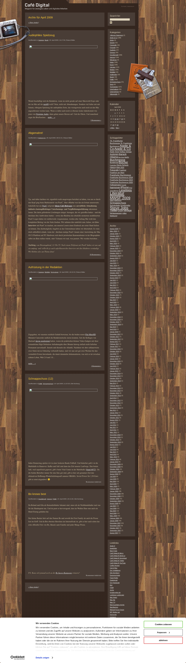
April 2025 (113, 241)
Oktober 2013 (114, 393)
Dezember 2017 (115, 334)
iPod (130, 188)
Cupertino (113, 165)
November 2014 (115, 376)
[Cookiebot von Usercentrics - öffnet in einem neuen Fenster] (18, 658)
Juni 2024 (113, 263)
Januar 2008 (114, 521)
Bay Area (121, 157)
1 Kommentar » (96, 366)
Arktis (112, 40)
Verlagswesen (116, 213)
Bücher (123, 162)
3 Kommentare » (96, 120)
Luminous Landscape (117, 595)
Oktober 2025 (114, 236)
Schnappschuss (48, 383)
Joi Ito (112, 590)
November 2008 (115, 496)
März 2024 (113, 265)
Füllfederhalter (115, 185)
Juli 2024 (113, 260)
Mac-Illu (112, 600)
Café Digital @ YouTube (118, 563)
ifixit (111, 585)
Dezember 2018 (115, 317)
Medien (112, 69)
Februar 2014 (114, 386)
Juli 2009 (113, 476)
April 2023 (113, 287)
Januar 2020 (114, 310)
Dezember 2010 (115, 435)
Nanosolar (113, 614)
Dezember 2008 (115, 494)
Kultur (112, 62)
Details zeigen (42, 657)
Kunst (112, 65)
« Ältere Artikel (33, 22)
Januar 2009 (114, 491)
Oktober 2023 (114, 273)
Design (112, 42)
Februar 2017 (114, 344)
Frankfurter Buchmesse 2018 (121, 178)
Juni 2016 (113, 354)
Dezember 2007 (115, 523)
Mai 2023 (113, 285)
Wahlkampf (113, 216)
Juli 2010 (113, 447)
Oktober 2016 (114, 351)
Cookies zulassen (163, 624)
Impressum (130, 6)
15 (115, 119)
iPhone (125, 187)
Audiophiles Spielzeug (41, 35)
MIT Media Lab (115, 612)
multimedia (113, 74)
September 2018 (115, 324)
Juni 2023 (113, 283)
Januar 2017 (114, 346)
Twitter (114, 210)
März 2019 (113, 314)
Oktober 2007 (114, 528)
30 (117, 125)
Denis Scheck (122, 165)
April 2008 (113, 513)
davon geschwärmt (43, 341)
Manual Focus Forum (117, 610)
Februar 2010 (114, 459)
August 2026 (114, 229)
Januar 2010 (114, 462)
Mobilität (47, 272)
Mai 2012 (113, 410)
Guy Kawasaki (115, 583)
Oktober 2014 (114, 378)
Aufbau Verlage (126, 152)
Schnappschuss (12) (40, 378)
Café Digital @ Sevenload (118, 558)
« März (112, 128)
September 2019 (115, 312)
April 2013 (113, 398)
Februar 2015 (114, 368)
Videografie (113, 94)
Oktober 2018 (114, 322)
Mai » (117, 128)
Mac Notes (113, 597)
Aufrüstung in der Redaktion (45, 267)
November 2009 (115, 467)
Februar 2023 (114, 290)
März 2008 (113, 516)
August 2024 (114, 258)
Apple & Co (41, 138)
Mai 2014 (113, 383)
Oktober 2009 (114, 469)
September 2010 (115, 442)
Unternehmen (114, 92)
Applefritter (113, 548)
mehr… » (51, 117)
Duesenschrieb (115, 575)
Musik (46, 40)
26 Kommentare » (95, 254)
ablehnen (163, 640)
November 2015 (115, 361)
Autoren (114, 154)
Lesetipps (125, 190)
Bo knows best (37, 493)
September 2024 (115, 256)
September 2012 (115, 408)
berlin (127, 157)
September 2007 (115, 530)
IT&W (112, 587)
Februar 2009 (114, 489)
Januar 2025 (114, 248)
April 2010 (113, 454)
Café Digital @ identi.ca (117, 556)
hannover (115, 187)
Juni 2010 (113, 449)
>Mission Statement (116, 35)
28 (113, 125)
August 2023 (114, 278)
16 (117, 119)
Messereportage (117, 195)
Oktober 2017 (114, 336)
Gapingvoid (113, 580)
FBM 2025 (120, 168)
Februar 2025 (114, 246)
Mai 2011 (113, 427)
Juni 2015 (113, 366)
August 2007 (114, 533)
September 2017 (115, 339)
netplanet (113, 617)
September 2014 (115, 381)
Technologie (54, 272)
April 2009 (113, 484)
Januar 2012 (114, 413)
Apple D (112, 546)
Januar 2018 (114, 332)
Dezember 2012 (115, 400)
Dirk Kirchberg (114, 573)
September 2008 (115, 501)
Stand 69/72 (90, 469)
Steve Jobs (119, 208)
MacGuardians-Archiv (117, 605)
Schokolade (115, 205)
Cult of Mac (113, 568)
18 (122, 119)
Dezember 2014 (115, 373)
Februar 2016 (114, 356)
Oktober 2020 (114, 297)
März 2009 (113, 486)
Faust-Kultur (114, 578)
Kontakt (123, 6)
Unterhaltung (114, 89)
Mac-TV (112, 602)
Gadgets (41, 40)
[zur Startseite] (46, 9)
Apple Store (114, 152)
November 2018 (115, 319)
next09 (46, 104)
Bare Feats (113, 551)
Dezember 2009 (115, 464)
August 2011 (114, 420)
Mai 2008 (113, 511)
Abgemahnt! (35, 132)
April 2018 (113, 329)
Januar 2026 (114, 233)
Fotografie (113, 45)
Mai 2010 (113, 452)
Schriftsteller (125, 206)
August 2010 (114, 444)
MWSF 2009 (120, 198)
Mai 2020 (113, 300)
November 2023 (115, 270)
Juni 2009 (113, 479)
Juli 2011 (113, 422)
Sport (111, 84)
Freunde (112, 47)
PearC (44, 205)
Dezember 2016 (115, 349)
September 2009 (115, 471)
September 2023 (115, 275)
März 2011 (113, 432)
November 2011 (115, 415)
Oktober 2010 (114, 440)
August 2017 (114, 341)
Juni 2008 (113, 508)
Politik (40, 383)
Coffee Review (115, 565)
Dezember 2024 (115, 251)
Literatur (112, 67)
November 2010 (115, 437)
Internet (49, 499)
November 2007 (115, 525)
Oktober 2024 (114, 253)
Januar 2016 (114, 359)
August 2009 (114, 474)
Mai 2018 (113, 327)
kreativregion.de (115, 592)
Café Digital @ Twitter (117, 560)
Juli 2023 (113, 280)
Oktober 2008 (114, 498)
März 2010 (113, 457)
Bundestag (114, 163)
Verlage (127, 210)
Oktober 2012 (114, 405)
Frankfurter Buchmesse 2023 (121, 180)
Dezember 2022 (115, 292)
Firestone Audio (42, 114)
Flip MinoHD (90, 334)
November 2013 (115, 390)
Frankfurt (122, 170)
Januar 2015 (114, 371)
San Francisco (115, 200)
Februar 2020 (114, 307)
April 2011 (113, 430)
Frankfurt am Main (117, 173)
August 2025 (114, 238)
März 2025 (113, 243)
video (124, 213)
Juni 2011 (113, 425)
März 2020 (113, 305)
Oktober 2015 (114, 363)
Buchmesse (117, 159)
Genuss (112, 52)
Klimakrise (113, 60)
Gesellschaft (42, 499)
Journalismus (114, 191)
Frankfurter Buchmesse (120, 175)
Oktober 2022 (114, 295)
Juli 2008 (113, 506)
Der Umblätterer (115, 570)
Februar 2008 (114, 518)
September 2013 (115, 395)
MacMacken (114, 607)
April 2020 (113, 302)
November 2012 (115, 403)
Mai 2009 (113, 481)
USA (120, 210)
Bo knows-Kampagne (64, 573)
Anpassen (162, 632)
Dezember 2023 (115, 268)
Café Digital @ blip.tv (117, 553)
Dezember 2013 (115, 388)
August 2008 (114, 503)
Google (123, 185)
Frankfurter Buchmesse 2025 (121, 182)
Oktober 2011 (114, 417)
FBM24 (113, 168)
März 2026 (113, 231)
